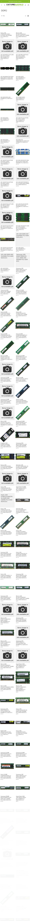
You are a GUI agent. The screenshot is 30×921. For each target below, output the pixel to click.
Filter (4, 15)
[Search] (4, 4)
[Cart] (28, 4)
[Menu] (1, 5)
